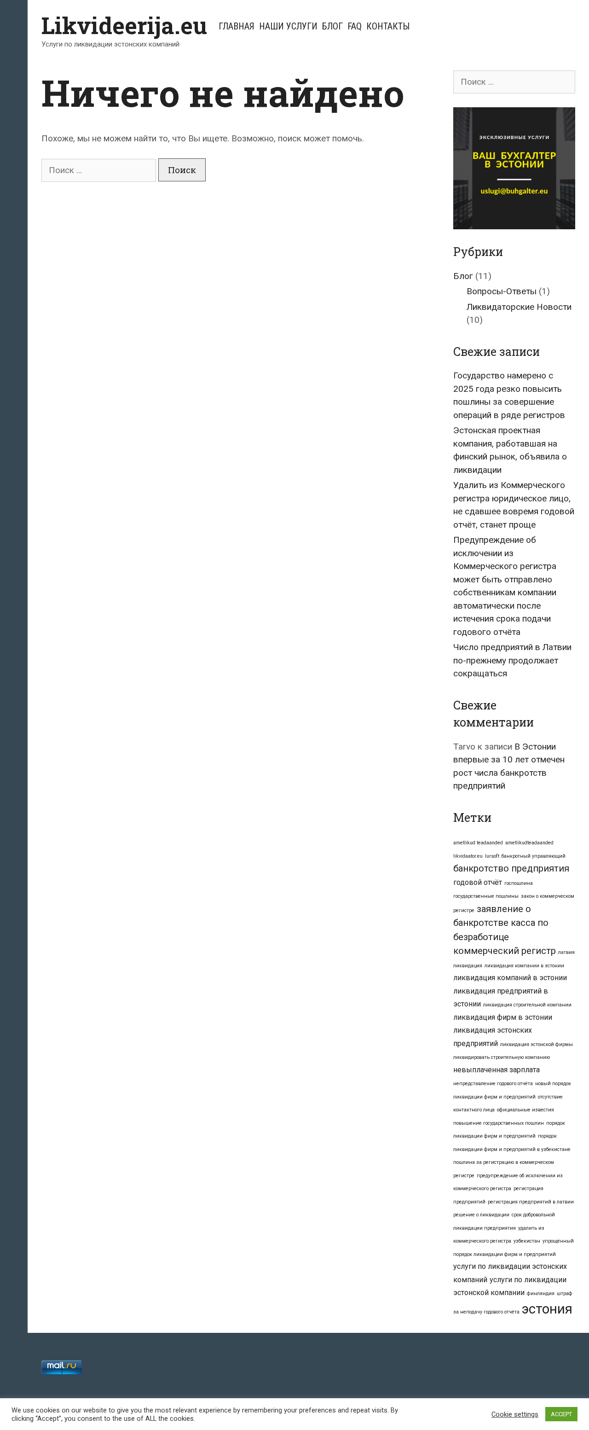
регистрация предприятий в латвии (531, 1202)
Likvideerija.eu (124, 25)
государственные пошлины (486, 896)
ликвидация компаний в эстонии (510, 977)
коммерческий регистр (504, 950)
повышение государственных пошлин (498, 1123)
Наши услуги (288, 26)
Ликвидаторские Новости (519, 307)
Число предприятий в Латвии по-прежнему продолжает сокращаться (512, 660)
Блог (332, 26)
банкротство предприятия (511, 868)
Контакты (388, 26)
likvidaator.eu (468, 856)
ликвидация (467, 966)
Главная (236, 26)
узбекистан (527, 1241)
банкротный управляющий (534, 856)
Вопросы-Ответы (502, 291)
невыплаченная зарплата (496, 1069)
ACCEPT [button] (561, 1414)
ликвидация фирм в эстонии (502, 1017)
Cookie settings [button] (514, 1414)
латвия (566, 952)
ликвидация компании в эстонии (524, 966)
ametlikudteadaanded (529, 843)
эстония (547, 1309)
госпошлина (518, 883)
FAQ (354, 26)
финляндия (540, 1293)
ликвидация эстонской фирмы (536, 1044)
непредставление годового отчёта (493, 1084)
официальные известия (525, 1110)
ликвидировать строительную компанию (501, 1057)
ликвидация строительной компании (527, 1005)
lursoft (492, 856)
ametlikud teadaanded (478, 843)
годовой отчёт (477, 882)
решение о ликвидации (481, 1215)
